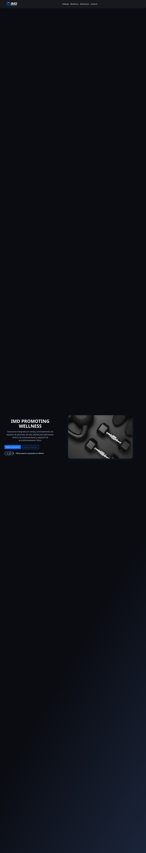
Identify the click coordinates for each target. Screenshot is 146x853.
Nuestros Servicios (13, 447)
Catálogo (65, 4)
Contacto (94, 4)
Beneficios (74, 4)
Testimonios (84, 4)
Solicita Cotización (31, 447)
